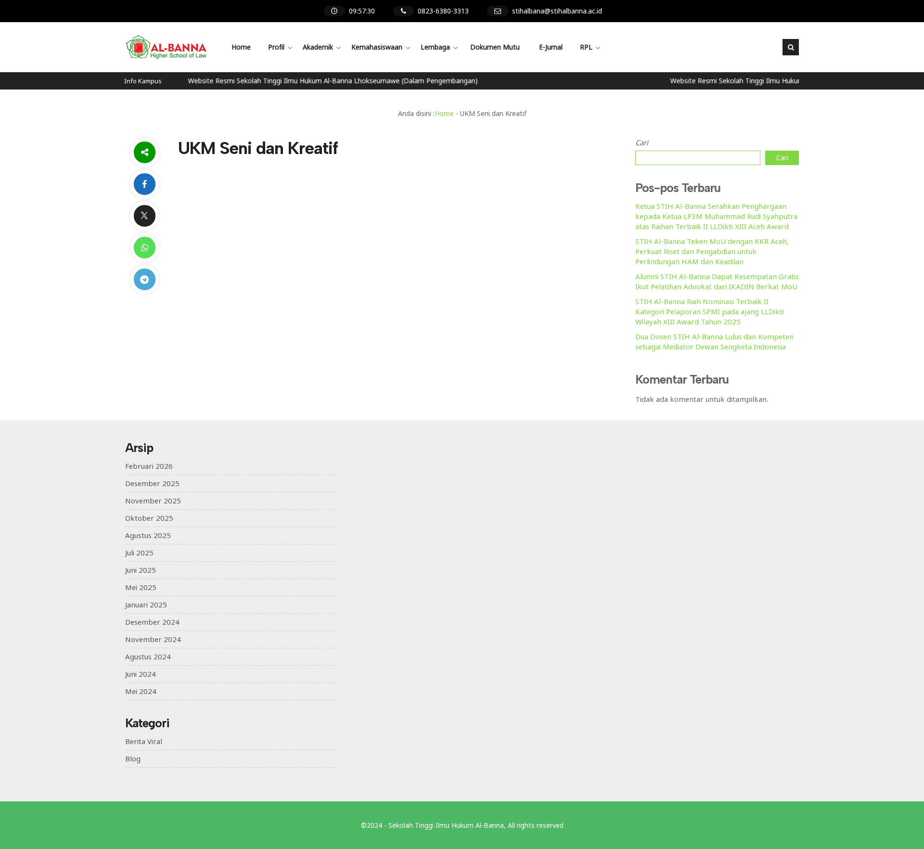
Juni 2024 (140, 674)
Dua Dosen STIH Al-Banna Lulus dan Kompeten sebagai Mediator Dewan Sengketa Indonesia (714, 341)
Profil (276, 46)
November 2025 (153, 500)
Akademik (318, 46)
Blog (133, 758)
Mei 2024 (140, 691)
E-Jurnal (551, 46)
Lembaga (435, 46)
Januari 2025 (146, 604)
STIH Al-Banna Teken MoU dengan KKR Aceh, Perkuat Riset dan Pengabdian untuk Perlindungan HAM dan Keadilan (712, 251)
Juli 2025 (139, 552)
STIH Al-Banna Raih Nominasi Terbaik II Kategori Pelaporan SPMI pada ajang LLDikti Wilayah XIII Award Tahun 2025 (709, 311)
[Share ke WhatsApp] (144, 247)
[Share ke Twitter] (144, 216)
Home (241, 46)
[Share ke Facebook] (144, 184)
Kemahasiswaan (376, 46)
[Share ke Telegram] (144, 279)
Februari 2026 (149, 466)
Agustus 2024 (148, 656)
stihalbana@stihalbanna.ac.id (557, 10)
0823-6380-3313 (443, 10)
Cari (641, 142)
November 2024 (153, 639)
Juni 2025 (140, 570)
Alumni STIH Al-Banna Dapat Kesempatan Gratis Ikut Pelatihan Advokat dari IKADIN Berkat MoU (717, 281)
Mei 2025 (140, 587)
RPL (586, 46)
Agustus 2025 (148, 535)
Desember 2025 (152, 483)
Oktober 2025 (149, 518)
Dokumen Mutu (495, 46)
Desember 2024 (152, 622)
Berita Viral (143, 741)
